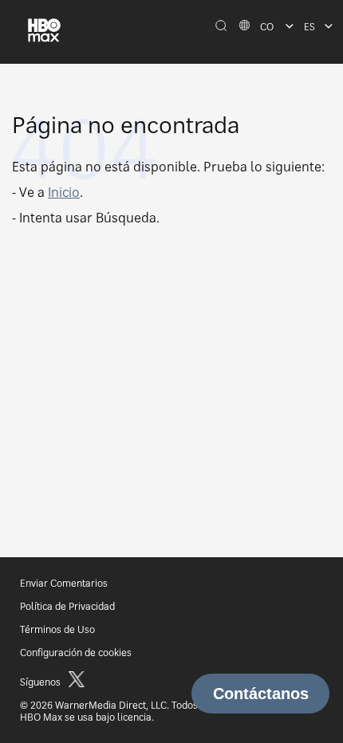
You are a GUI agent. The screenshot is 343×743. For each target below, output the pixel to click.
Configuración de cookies (76, 652)
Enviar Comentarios (64, 583)
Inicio (64, 192)
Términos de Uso (57, 629)
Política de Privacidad (67, 606)
